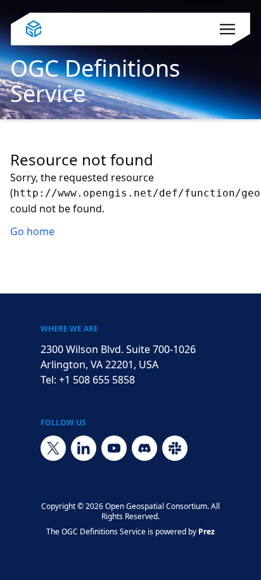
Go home (32, 231)
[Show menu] (227, 29)
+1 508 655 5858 (97, 380)
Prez (206, 531)
